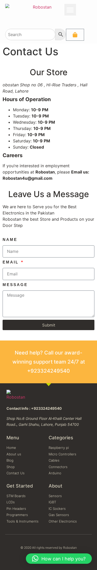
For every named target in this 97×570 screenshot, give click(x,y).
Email (11, 262)
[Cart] (75, 35)
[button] (70, 10)
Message (15, 285)
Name (10, 240)
